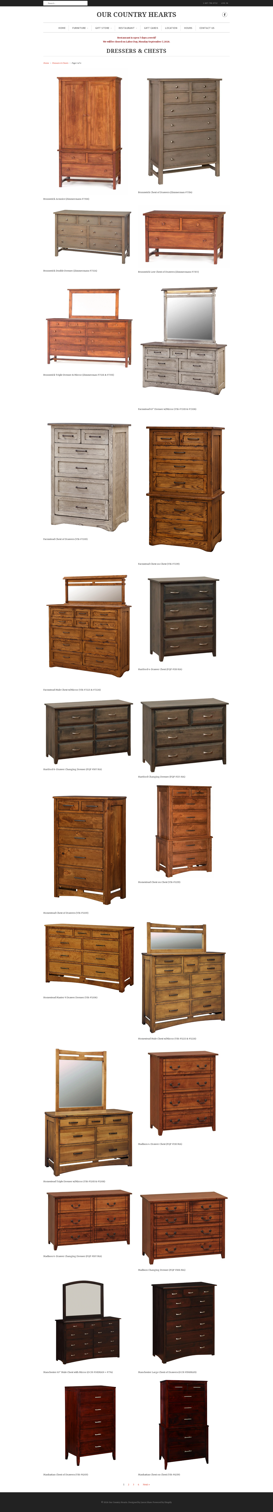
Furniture (79, 28)
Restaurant (127, 28)
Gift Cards (151, 28)
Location (171, 28)
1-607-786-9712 (210, 3)
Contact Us (207, 28)
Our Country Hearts (136, 14)
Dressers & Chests (136, 51)
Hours (188, 28)
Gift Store (102, 28)
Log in (224, 3)
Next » (146, 1484)
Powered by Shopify (162, 1502)
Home (61, 28)
